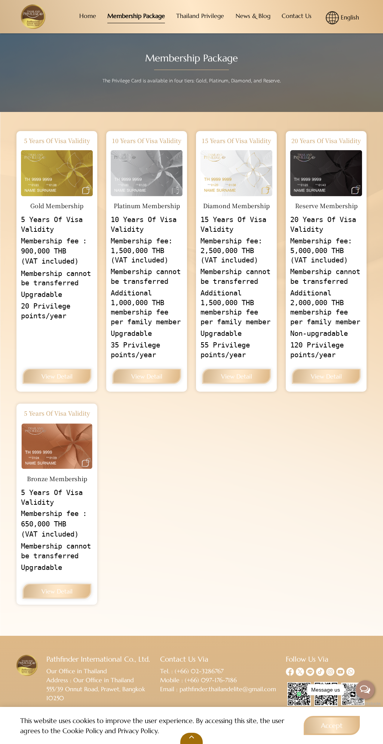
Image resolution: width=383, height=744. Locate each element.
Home (87, 15)
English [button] (349, 17)
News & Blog (253, 15)
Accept (332, 725)
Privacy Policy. (138, 730)
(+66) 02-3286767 (199, 671)
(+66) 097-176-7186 (211, 680)
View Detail (57, 376)
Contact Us (297, 15)
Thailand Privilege (200, 15)
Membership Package (136, 15)
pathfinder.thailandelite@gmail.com (228, 689)
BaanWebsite (365, 704)
